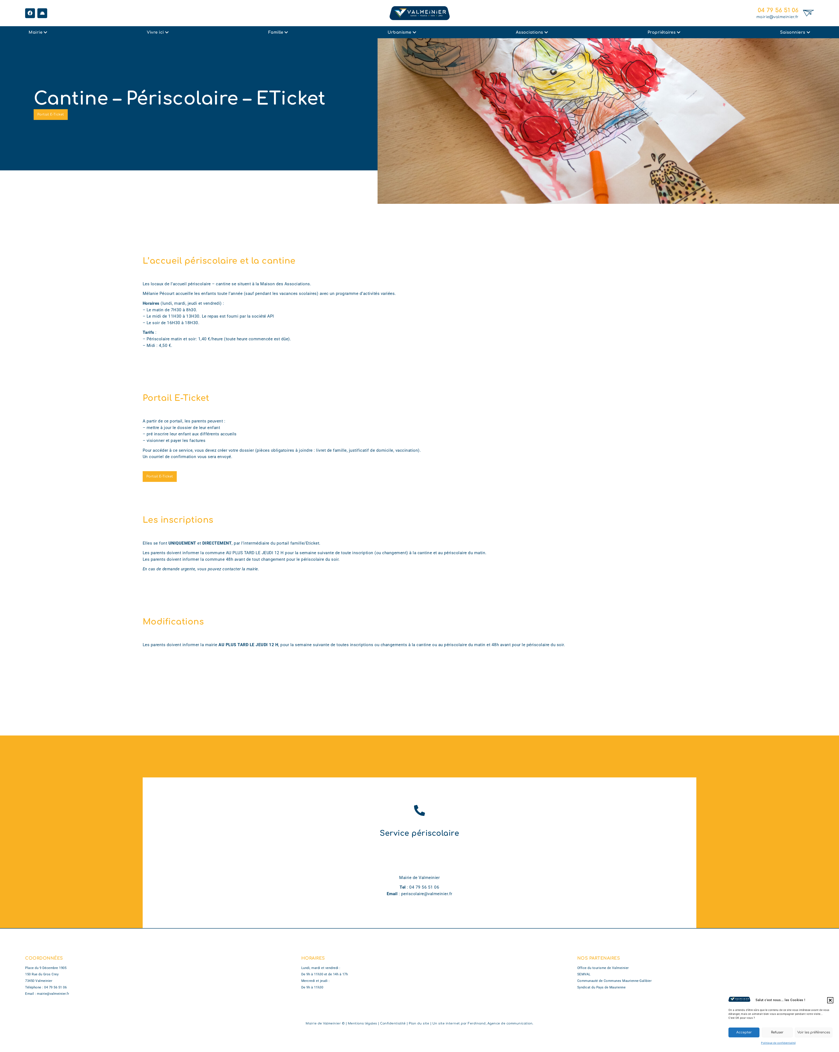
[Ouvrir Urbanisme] (414, 32)
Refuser (777, 1032)
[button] (830, 1000)
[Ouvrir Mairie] (45, 32)
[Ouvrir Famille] (286, 32)
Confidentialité (393, 1023)
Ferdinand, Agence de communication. (500, 1023)
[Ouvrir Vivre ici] (167, 32)
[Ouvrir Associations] (546, 32)
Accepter (744, 1032)
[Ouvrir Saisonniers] (808, 32)
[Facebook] (30, 13)
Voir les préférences (813, 1032)
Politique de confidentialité (778, 1043)
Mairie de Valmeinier (323, 1023)
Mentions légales (362, 1023)
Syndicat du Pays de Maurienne (601, 987)
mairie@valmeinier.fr (777, 17)
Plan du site (419, 1023)
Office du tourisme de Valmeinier (603, 968)
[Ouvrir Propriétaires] (679, 32)
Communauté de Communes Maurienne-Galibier (614, 981)
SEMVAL (584, 974)
